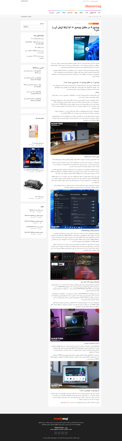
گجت (86, 13)
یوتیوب (60, 95)
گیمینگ (63, 13)
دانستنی (58, 13)
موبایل (76, 13)
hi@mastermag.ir (86, 1)
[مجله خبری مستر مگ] (61, 419)
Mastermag (93, 6)
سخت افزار (70, 13)
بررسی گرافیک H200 (39, 47)
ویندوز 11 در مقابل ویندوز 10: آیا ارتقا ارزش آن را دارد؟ (75, 28)
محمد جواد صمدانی (38, 145)
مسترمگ (68, 402)
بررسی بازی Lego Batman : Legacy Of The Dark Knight (31, 170)
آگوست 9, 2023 (89, 33)
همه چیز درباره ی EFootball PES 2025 (35, 227)
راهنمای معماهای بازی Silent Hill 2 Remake (34, 215)
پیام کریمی (38, 78)
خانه (99, 13)
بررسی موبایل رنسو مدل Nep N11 (36, 210)
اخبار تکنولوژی (93, 13)
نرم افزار (81, 13)
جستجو (42, 24)
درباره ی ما (51, 13)
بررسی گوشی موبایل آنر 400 (37, 38)
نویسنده (96, 33)
